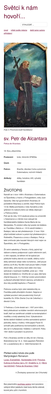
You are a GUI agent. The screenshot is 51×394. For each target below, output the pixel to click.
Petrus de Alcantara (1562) (27, 366)
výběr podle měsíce (19, 30)
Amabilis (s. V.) (35, 362)
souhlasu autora (24, 384)
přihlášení (8, 33)
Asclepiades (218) (29, 359)
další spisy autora (37, 30)
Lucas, (12, 359)
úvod (6, 30)
